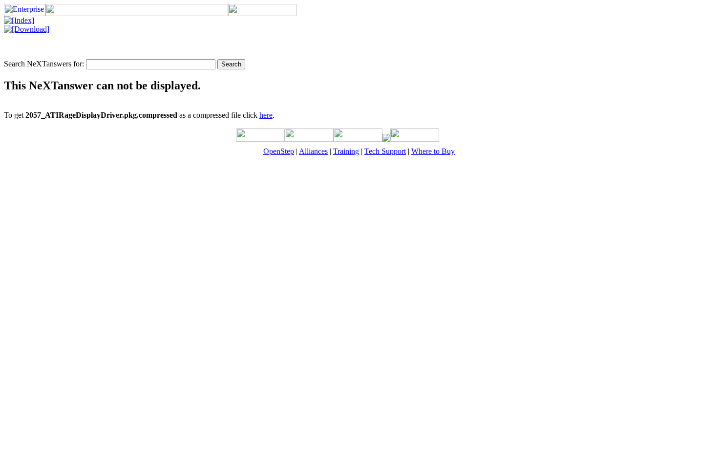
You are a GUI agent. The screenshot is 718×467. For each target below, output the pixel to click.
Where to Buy (433, 151)
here (266, 115)
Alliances (313, 151)
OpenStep (278, 151)
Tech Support (385, 151)
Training (346, 151)
